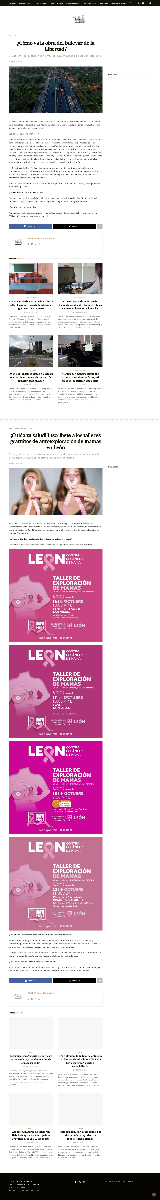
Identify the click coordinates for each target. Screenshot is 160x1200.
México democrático (73, 3)
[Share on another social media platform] (99, 226)
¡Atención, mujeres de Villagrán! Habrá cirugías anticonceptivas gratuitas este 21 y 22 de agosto (31, 1135)
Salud (32, 428)
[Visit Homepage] (80, 19)
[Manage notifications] (154, 1195)
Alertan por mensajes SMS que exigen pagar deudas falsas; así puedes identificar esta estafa (80, 377)
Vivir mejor (104, 3)
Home (11, 36)
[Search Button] (150, 3)
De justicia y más (57, 3)
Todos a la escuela (40, 3)
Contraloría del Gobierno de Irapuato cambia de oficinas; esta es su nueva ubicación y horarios (80, 305)
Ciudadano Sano (24, 3)
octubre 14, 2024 (15, 61)
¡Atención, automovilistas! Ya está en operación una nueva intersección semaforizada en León (31, 377)
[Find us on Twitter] (134, 3)
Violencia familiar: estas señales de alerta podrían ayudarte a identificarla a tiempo (80, 1135)
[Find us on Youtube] (143, 3)
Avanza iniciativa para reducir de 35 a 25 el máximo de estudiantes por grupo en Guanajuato (31, 305)
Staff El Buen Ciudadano (41, 238)
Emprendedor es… (90, 3)
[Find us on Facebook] (130, 3)
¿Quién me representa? (119, 3)
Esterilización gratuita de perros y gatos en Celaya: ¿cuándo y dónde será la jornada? (31, 1059)
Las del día (12, 3)
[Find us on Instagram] (139, 3)
